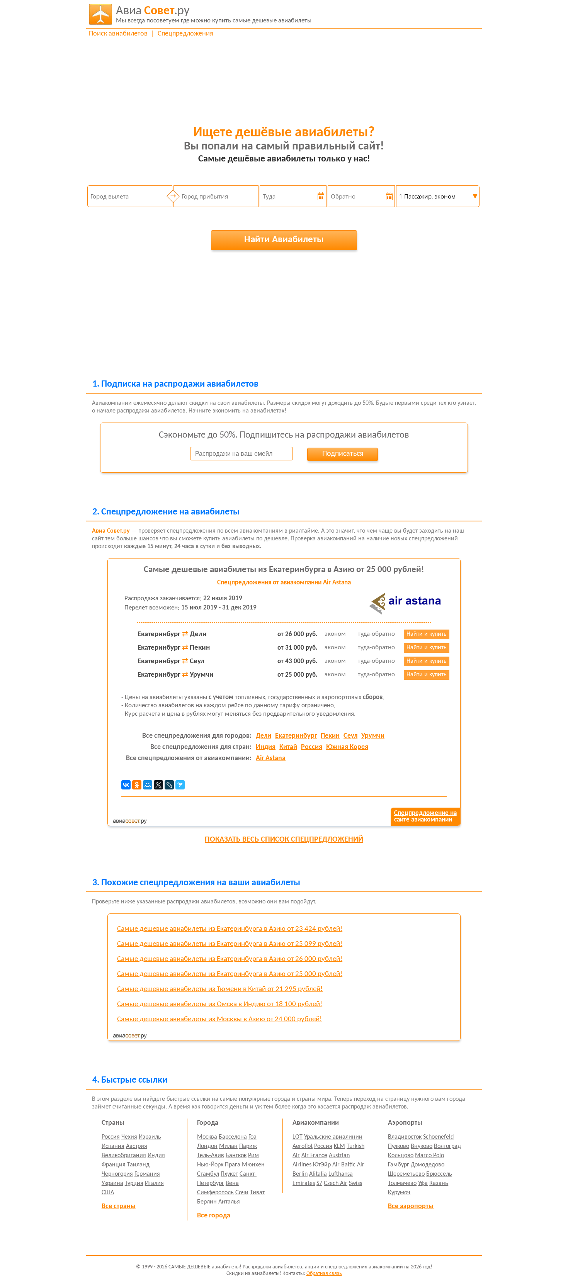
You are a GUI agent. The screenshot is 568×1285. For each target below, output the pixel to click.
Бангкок (236, 1156)
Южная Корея (347, 747)
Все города (213, 1215)
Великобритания (124, 1156)
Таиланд (138, 1165)
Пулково (398, 1146)
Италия (154, 1183)
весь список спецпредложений (284, 840)
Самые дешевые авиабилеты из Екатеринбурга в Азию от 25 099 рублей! (229, 944)
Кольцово (400, 1156)
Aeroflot (303, 1146)
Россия (311, 747)
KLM (339, 1146)
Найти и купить (426, 634)
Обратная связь (324, 1274)
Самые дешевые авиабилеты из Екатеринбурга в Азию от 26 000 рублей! (229, 959)
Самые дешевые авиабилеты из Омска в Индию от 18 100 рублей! (219, 1004)
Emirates (304, 1183)
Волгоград (447, 1146)
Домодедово (427, 1165)
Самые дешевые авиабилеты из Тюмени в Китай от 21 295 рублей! (220, 989)
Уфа (423, 1183)
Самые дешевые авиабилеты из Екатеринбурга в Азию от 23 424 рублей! (229, 929)
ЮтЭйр (322, 1165)
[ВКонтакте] (126, 784)
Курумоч (399, 1193)
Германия (147, 1174)
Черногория (117, 1174)
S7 (319, 1183)
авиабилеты (213, 14)
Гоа (252, 1137)
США (108, 1193)
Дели (263, 736)
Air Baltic (343, 1165)
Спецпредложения (185, 33)
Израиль (150, 1137)
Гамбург (398, 1165)
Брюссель (439, 1174)
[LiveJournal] (169, 784)
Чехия (129, 1137)
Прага (232, 1165)
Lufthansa (340, 1174)
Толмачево (402, 1183)
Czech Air (335, 1183)
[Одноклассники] (136, 784)
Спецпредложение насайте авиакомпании (425, 816)
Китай (288, 747)
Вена (232, 1183)
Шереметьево (406, 1174)
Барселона (233, 1137)
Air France (314, 1156)
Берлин (207, 1202)
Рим (253, 1156)
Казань (438, 1183)
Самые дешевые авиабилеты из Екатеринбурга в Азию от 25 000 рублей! (284, 569)
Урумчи (372, 736)
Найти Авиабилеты (284, 239)
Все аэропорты (411, 1206)
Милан (228, 1146)
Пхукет (229, 1174)
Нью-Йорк (210, 1165)
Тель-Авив (210, 1156)
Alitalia (318, 1174)
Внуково (421, 1146)
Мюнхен (253, 1165)
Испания (113, 1146)
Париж (248, 1146)
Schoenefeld (438, 1137)
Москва (207, 1137)
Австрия (136, 1146)
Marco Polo (429, 1156)
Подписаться (342, 454)
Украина (112, 1183)
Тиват (257, 1193)
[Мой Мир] (147, 784)
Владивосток (405, 1137)
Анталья (229, 1202)
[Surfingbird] (180, 784)
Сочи (241, 1193)
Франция (114, 1165)
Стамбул (208, 1174)
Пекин (330, 736)
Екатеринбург (296, 736)
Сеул (350, 736)
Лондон (207, 1146)
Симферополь (215, 1193)
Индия (265, 747)
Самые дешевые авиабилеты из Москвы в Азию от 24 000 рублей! (219, 1019)
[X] (158, 784)
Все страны (119, 1206)
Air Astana (271, 758)
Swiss (355, 1183)
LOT (298, 1137)
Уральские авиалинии (333, 1137)
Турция (134, 1183)
